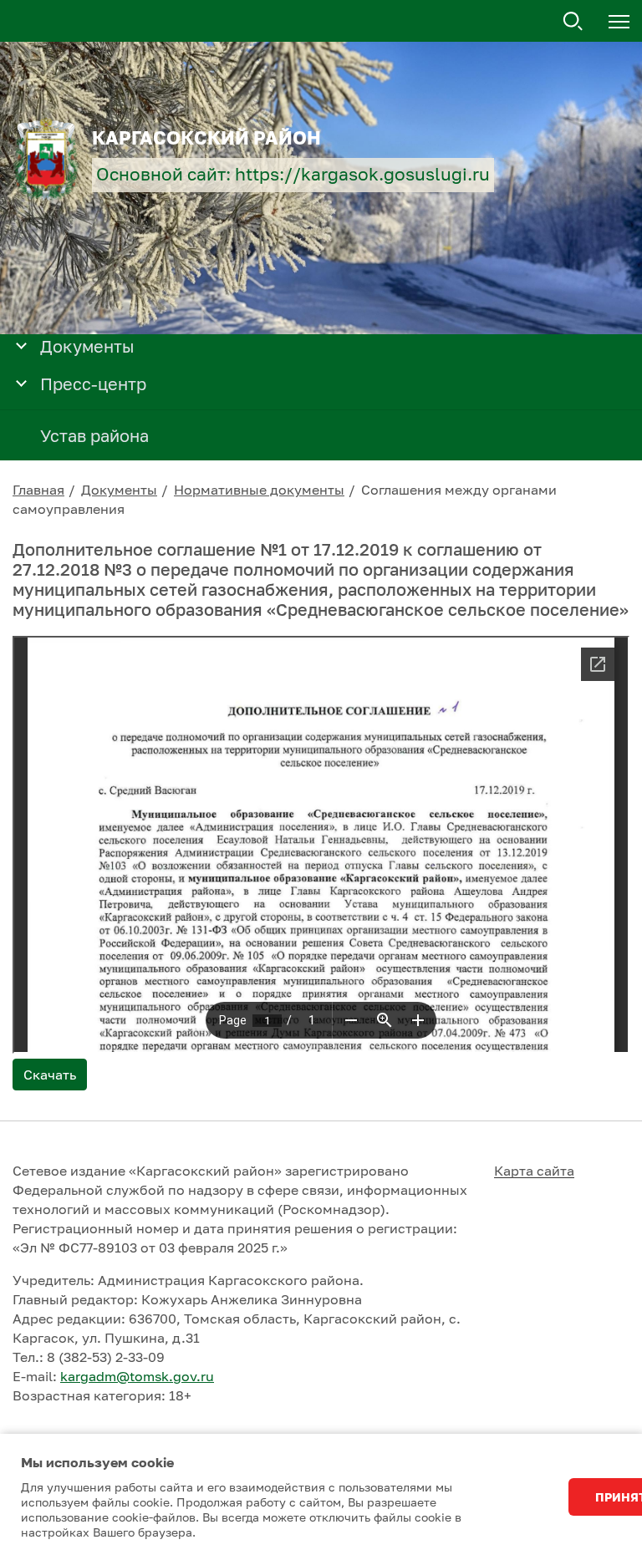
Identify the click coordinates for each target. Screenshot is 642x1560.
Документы (119, 489)
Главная (38, 489)
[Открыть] (21, 344)
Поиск (573, 21)
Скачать (49, 1074)
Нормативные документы (259, 489)
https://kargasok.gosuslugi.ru (362, 174)
